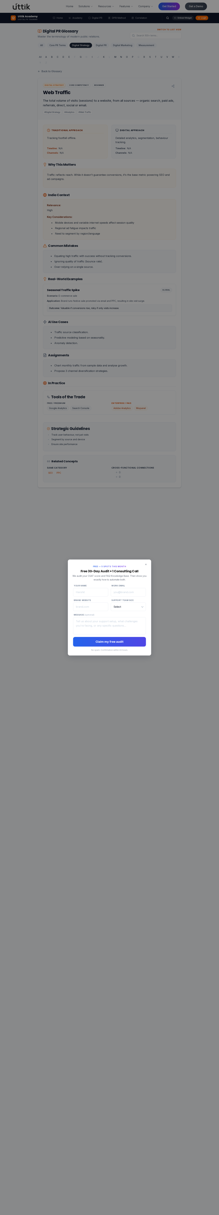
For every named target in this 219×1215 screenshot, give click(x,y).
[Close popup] (146, 564)
